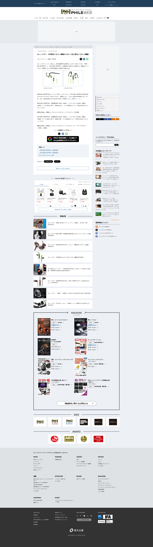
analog (99, 481)
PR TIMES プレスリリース (61, 519)
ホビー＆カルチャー (101, 108)
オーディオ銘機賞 (80, 461)
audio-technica (55, 2)
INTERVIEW (59, 476)
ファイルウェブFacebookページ (106, 233)
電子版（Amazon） (55, 327)
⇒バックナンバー (115, 220)
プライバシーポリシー (60, 515)
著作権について (58, 512)
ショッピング (99, 18)
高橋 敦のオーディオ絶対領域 (40, 482)
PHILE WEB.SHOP (37, 500)
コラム (99, 461)
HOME (36, 47)
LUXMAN (97, 2)
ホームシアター (60, 18)
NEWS (35, 457)
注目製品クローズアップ (103, 151)
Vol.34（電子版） (99, 364)
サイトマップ (36, 517)
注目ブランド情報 (80, 479)
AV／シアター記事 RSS (104, 226)
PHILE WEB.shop (55, 346)
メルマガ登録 (101, 491)
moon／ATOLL (112, 2)
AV (40, 18)
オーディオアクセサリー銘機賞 (83, 463)
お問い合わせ (36, 512)
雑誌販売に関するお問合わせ (76, 403)
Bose (54, 5)
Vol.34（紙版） (91, 366)
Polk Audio (69, 5)
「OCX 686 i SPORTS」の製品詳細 (48, 152)
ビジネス (92, 18)
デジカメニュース (100, 106)
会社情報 (35, 522)
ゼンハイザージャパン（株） (47, 155)
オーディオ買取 (112, 5)
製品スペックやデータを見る (63, 168)
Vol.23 (59, 364)
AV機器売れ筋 (58, 459)
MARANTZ (69, 2)
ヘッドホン (52, 18)
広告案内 (35, 515)
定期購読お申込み (55, 325)
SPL (97, 5)
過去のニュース (100, 110)
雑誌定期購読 (101, 489)
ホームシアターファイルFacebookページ (108, 236)
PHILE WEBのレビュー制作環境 (41, 519)
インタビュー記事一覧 (60, 479)
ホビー (86, 18)
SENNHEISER (48, 161)
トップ (36, 18)
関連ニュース (76, 99)
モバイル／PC (36, 463)
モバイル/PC (69, 18)
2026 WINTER (98, 342)
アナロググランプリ (81, 465)
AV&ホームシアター (101, 99)
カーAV (81, 18)
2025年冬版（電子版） (64, 385)
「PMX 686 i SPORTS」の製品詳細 (48, 150)
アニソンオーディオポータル (40, 488)
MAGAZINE (76, 312)
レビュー (100, 459)
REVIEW (101, 457)
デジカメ (76, 18)
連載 (34, 476)
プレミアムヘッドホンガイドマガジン (107, 487)
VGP (77, 459)
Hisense (83, 5)
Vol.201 (60, 322)
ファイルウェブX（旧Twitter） (105, 230)
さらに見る (100, 465)
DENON (83, 2)
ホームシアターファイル (103, 483)
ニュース (41, 47)
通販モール (36, 502)
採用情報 (35, 524)
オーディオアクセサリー (103, 479)
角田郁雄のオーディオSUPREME (41, 486)
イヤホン (57, 161)
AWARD (79, 457)
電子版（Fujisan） (55, 329)
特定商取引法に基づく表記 (61, 517)
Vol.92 (96, 322)
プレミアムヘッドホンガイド (104, 485)
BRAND (79, 476)
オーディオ (45, 18)
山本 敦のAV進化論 (37, 484)
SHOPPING (37, 498)
